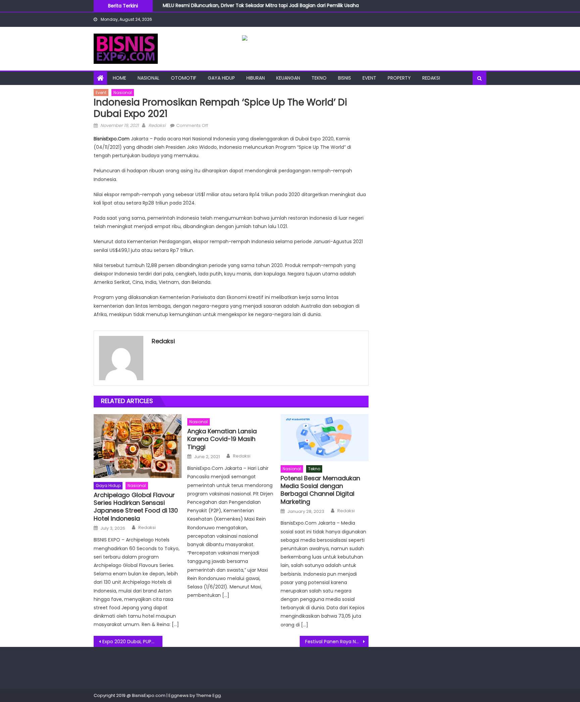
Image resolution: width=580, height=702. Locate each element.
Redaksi (431, 78)
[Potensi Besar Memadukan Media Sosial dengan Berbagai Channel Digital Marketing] (325, 437)
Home (119, 78)
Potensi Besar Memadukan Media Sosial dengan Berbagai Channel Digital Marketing (320, 490)
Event (369, 78)
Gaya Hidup (221, 78)
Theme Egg (208, 695)
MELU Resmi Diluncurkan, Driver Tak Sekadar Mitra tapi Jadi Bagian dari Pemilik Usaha (261, 4)
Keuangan (288, 78)
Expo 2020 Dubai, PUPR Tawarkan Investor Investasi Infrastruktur (132, 641)
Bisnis (344, 78)
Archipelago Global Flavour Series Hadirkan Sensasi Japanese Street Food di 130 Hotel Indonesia (136, 507)
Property (399, 78)
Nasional (148, 78)
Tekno (319, 78)
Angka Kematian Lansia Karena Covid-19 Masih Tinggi (222, 439)
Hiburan (255, 78)
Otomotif (183, 78)
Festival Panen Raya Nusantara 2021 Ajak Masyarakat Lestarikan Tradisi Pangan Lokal (337, 641)
